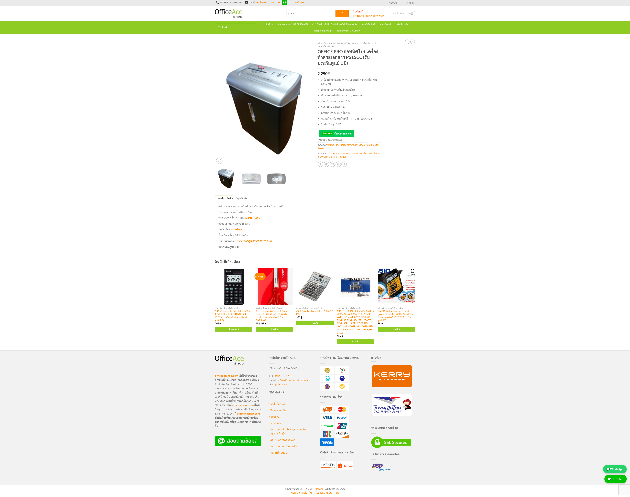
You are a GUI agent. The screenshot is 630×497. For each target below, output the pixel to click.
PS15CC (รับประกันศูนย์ (335, 157)
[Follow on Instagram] (407, 3)
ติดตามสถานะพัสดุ (322, 30)
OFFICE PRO (346, 153)
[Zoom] (219, 161)
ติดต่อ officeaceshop (349, 30)
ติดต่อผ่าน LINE (343, 133)
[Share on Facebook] (320, 164)
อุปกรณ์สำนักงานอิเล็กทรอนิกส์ (343, 43)
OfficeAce (318, 488)
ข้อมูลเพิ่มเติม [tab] (241, 198)
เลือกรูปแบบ (234, 329)
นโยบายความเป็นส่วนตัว (283, 446)
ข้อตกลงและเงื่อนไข (301, 492)
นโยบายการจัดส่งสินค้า (282, 439)
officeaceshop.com (243, 404)
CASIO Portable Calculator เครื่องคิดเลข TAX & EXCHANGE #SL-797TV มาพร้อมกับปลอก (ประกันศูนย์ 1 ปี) (232, 316)
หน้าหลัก (321, 43)
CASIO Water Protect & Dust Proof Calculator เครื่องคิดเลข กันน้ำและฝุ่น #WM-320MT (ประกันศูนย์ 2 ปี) (395, 316)
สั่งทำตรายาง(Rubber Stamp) (292, 24)
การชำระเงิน (386, 24)
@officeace (299, 2)
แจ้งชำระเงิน (403, 24)
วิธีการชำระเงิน (278, 410)
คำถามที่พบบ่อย (278, 452)
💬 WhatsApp (614, 468)
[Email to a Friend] (332, 164)
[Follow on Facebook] (404, 3)
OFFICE (335, 153)
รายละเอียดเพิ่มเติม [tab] (224, 198)
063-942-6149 (283, 375)
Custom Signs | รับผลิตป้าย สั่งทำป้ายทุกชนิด (334, 24)
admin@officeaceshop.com (268, 2)
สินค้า (268, 24)
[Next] (306, 102)
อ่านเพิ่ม (274, 329)
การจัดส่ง (274, 416)
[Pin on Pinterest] (338, 164)
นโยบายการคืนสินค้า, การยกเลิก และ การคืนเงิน (287, 431)
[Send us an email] (413, 3)
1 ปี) (329, 153)
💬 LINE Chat (615, 478)
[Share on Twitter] (326, 164)
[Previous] (221, 102)
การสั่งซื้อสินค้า (368, 24)
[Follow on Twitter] (410, 3)
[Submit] (342, 13)
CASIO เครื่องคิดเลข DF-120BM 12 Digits (314, 313)
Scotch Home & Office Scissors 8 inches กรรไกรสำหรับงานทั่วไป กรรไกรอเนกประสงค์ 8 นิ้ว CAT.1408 (273, 316)
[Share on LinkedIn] (344, 164)
